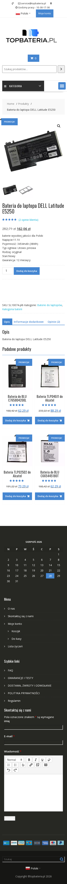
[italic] (36, 759)
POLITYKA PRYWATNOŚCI (24, 693)
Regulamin (14, 700)
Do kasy (16, 638)
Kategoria (15, 86)
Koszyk (16, 631)
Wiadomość (12, 751)
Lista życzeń (15, 646)
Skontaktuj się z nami (21, 616)
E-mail (9, 736)
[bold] (29, 759)
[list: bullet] (15, 764)
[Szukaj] (61, 69)
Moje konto (44, 13)
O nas (11, 608)
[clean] (49, 759)
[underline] (42, 759)
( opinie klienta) (28, 220)
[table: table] (46, 764)
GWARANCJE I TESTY (20, 678)
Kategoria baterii (12, 309)
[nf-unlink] (38, 764)
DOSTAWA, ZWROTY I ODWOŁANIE (29, 685)
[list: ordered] (9, 764)
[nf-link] (31, 764)
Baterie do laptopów (49, 305)
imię (7, 721)
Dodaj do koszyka (26, 271)
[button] (62, 86)
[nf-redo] (15, 770)
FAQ (10, 670)
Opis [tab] (7, 321)
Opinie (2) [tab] (54, 321)
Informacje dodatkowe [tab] (29, 321)
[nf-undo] (9, 770)
